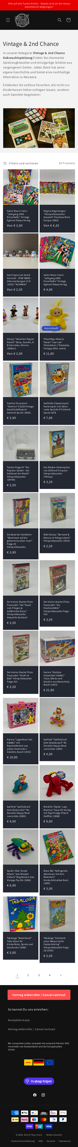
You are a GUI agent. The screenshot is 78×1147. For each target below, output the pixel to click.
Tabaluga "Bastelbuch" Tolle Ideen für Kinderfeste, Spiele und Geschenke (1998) (20, 942)
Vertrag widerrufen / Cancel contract (39, 995)
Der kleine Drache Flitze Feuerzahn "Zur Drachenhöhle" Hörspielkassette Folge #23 (56, 608)
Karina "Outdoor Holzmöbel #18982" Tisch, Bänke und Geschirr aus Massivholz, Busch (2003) (57, 678)
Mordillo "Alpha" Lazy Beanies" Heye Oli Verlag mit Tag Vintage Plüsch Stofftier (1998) (57, 811)
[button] (8, 20)
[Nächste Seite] (60, 975)
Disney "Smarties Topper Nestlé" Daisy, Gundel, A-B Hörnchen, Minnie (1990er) (20, 343)
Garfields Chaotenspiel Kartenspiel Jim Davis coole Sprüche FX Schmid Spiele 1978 (57, 408)
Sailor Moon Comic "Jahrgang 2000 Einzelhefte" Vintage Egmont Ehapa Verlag (18, 215)
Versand (51, 1141)
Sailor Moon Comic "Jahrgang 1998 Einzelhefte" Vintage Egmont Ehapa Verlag (55, 279)
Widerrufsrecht (54, 1134)
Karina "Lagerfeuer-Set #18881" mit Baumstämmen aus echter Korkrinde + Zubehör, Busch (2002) (19, 745)
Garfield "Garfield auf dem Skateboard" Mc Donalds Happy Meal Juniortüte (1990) (55, 744)
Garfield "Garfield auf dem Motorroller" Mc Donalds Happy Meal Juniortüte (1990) (18, 811)
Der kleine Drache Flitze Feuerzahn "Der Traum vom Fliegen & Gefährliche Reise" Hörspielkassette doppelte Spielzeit (20, 609)
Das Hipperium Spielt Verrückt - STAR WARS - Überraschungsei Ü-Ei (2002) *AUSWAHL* (19, 279)
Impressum (64, 1141)
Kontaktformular (19, 1020)
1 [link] (17, 975)
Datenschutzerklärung (23, 1141)
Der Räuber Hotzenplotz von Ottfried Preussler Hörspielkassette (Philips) (57, 472)
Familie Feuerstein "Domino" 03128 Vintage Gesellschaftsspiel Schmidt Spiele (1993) (20, 408)
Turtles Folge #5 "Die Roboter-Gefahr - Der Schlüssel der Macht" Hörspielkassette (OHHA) (18, 473)
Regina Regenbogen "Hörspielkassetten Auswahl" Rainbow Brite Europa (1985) (57, 215)
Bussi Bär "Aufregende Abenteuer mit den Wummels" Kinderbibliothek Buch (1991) (56, 877)
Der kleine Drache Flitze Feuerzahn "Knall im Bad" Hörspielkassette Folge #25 (20, 677)
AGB (41, 1141)
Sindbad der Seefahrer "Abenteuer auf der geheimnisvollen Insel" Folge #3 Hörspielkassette (19, 540)
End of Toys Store (33, 1134)
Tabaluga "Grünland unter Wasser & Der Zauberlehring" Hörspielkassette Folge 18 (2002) (56, 944)
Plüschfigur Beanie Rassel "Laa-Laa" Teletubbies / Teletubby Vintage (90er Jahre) (57, 343)
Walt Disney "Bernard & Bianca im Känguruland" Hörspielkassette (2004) (57, 537)
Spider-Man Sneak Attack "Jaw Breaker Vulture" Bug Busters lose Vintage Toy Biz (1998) (20, 875)
